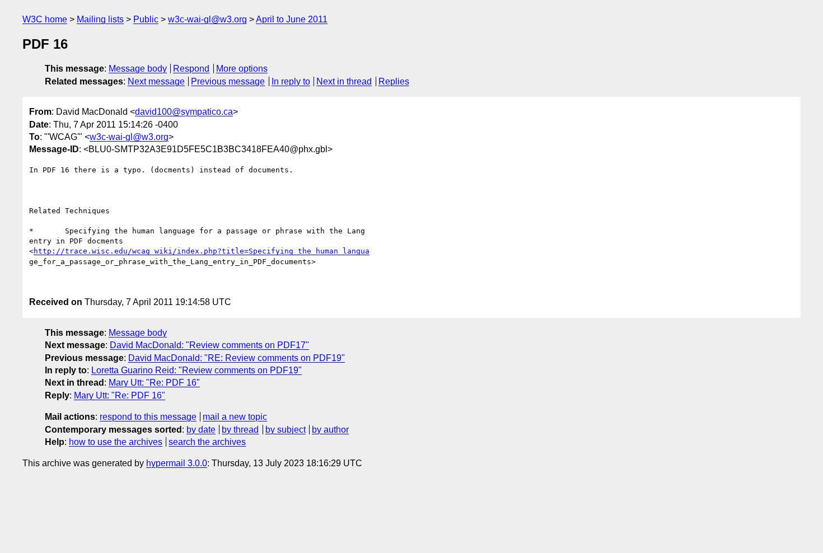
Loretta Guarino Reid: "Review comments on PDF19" (196, 370)
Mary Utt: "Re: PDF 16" (154, 382)
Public (145, 19)
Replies (393, 81)
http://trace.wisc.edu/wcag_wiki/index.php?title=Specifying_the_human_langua (202, 251)
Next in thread (344, 81)
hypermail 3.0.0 (176, 463)
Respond (191, 68)
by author (330, 429)
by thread (240, 429)
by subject (285, 429)
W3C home (44, 19)
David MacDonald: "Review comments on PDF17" (209, 345)
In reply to (291, 81)
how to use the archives (115, 442)
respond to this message (148, 416)
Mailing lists (100, 19)
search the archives (207, 442)
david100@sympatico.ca (184, 111)
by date (201, 429)
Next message (156, 81)
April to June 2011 (292, 19)
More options (242, 68)
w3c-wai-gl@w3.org (207, 19)
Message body (138, 68)
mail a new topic (235, 416)
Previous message (228, 81)
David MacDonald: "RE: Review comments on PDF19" (236, 358)
